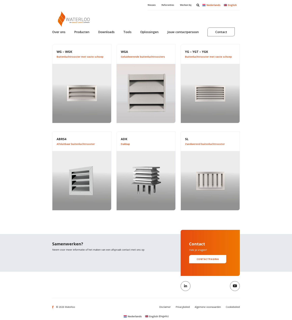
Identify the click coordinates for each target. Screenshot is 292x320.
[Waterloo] (73, 19)
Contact (221, 32)
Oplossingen (149, 32)
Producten (81, 32)
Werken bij (185, 4)
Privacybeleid (183, 307)
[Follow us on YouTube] (235, 286)
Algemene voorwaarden (208, 307)
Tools (127, 32)
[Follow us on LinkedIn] (185, 286)
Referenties (168, 4)
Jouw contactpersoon (183, 32)
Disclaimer (165, 307)
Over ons (58, 32)
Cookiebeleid (233, 307)
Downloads (106, 32)
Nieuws (152, 4)
